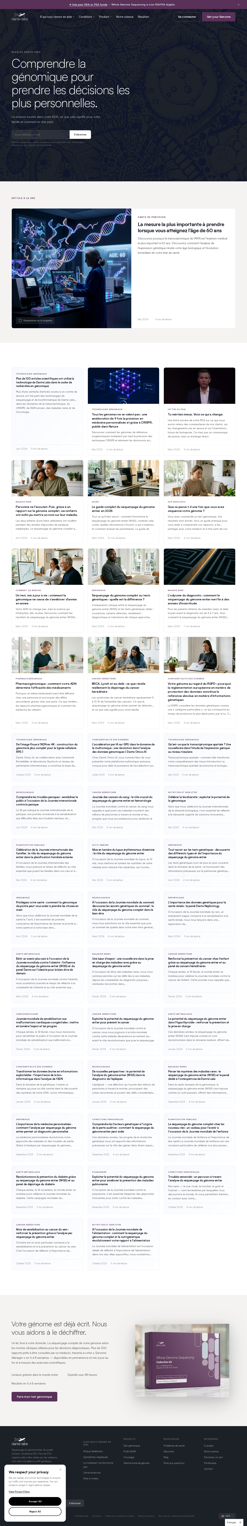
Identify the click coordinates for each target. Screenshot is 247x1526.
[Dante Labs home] (20, 16)
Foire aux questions (174, 1462)
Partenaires (210, 1462)
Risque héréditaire (93, 1451)
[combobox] (234, 1522)
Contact (208, 1468)
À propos (209, 1445)
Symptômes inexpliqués (95, 1456)
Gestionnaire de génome (136, 1462)
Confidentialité (81, 1516)
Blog (166, 1457)
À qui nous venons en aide (56, 16)
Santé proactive (91, 1472)
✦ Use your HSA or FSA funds (88, 4)
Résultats (143, 16)
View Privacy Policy (19, 1491)
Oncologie (129, 1457)
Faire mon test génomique (34, 1396)
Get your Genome (219, 16)
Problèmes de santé (174, 1445)
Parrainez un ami (213, 1457)
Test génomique (132, 1445)
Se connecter (187, 16)
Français (231, 1522)
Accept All (35, 1501)
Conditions (85, 16)
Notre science (124, 16)
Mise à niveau (90, 1478)
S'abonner (80, 134)
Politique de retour (146, 1516)
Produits (104, 16)
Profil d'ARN (130, 1451)
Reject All (35, 1511)
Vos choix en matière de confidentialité (176, 1516)
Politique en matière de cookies (119, 1516)
